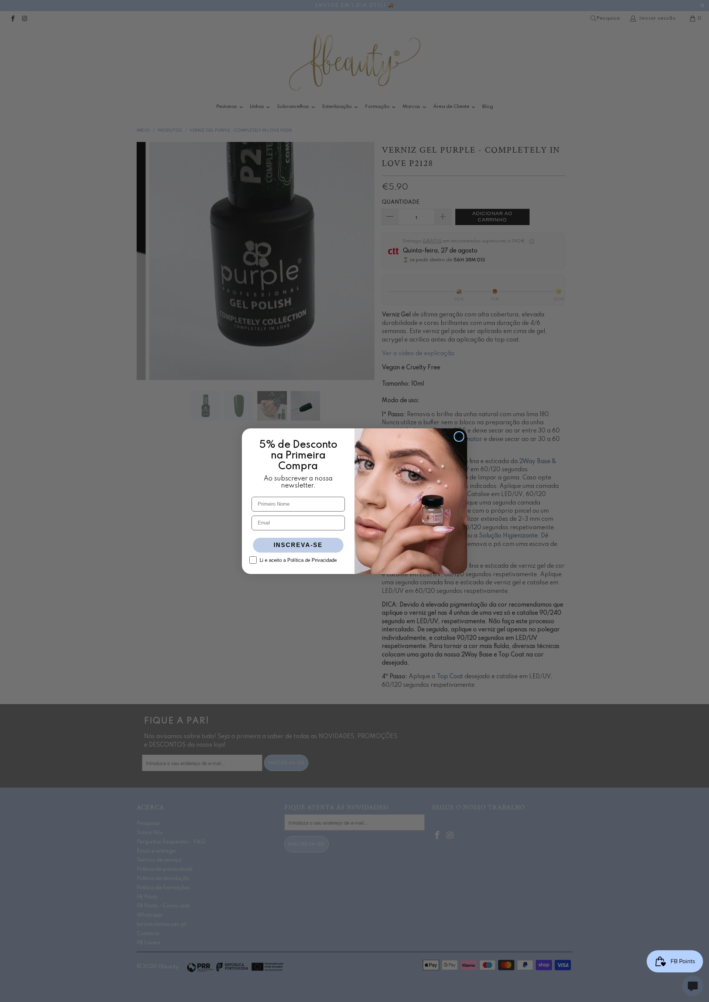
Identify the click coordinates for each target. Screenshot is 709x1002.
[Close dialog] (459, 436)
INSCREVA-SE (298, 545)
